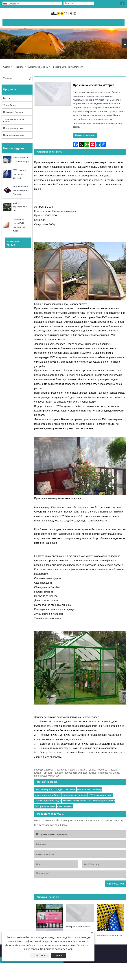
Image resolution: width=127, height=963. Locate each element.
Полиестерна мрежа (37, 67)
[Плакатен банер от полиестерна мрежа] (49, 917)
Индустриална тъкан (13, 128)
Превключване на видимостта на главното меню (119, 22)
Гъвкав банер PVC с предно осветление (55, 789)
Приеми (59, 955)
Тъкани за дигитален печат (13, 120)
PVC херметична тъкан (100, 795)
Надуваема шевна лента (74, 795)
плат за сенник (64, 806)
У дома (6, 67)
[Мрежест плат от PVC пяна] (110, 917)
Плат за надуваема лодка (48, 800)
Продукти (18, 67)
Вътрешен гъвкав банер (89, 789)
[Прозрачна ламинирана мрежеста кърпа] (80, 912)
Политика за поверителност (56, 949)
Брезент (7, 98)
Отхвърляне (40, 955)
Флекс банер (9, 105)
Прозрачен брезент (13, 112)
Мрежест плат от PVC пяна (110, 935)
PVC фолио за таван (45, 806)
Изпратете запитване (85, 135)
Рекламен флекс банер (74, 800)
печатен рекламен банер (47, 795)
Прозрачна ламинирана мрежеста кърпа (80, 926)
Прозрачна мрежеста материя (67, 67)
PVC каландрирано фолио (101, 800)
